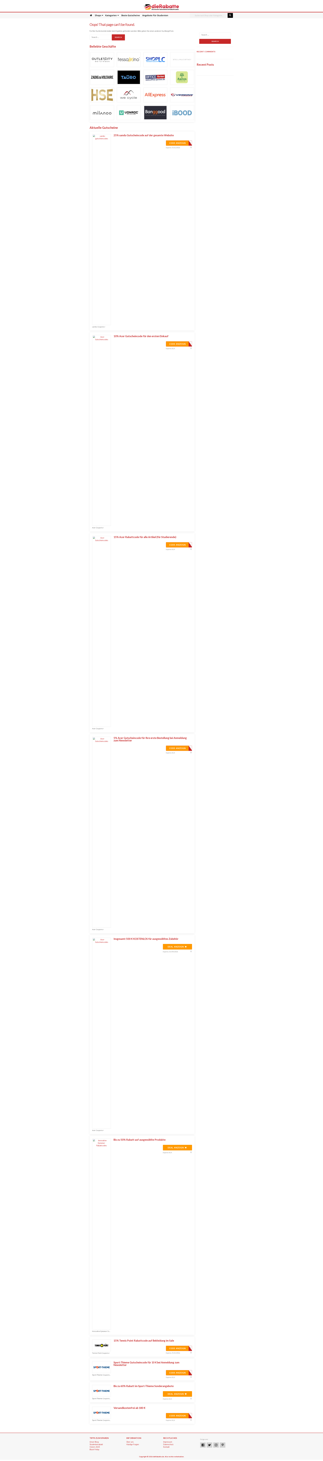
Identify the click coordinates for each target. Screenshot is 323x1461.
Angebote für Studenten (155, 15)
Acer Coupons (97, 528)
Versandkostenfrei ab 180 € (129, 1407)
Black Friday (94, 1449)
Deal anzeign (176, 946)
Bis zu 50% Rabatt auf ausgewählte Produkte (140, 1139)
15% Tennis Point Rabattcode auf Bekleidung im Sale (144, 1340)
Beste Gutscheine (130, 15)
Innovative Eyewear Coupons (101, 1331)
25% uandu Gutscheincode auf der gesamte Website (144, 135)
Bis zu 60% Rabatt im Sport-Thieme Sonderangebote (144, 1386)
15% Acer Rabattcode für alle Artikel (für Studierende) (145, 537)
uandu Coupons (98, 327)
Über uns (130, 1442)
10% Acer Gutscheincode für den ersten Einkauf (141, 336)
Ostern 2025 (95, 1447)
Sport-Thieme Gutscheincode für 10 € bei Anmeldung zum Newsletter (146, 1363)
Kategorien (111, 15)
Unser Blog (94, 1442)
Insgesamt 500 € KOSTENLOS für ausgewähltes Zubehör (146, 938)
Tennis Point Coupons (100, 1353)
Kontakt (166, 1447)
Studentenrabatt (96, 1444)
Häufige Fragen (132, 1444)
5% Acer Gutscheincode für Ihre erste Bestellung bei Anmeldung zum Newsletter (150, 739)
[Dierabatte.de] (161, 7)
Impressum (167, 1442)
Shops (98, 15)
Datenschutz (168, 1444)
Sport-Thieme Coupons (101, 1375)
